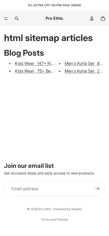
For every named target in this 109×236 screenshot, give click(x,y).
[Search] (16, 18)
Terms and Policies (54, 219)
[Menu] (6, 18)
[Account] (91, 18)
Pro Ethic (45, 209)
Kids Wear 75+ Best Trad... (40, 70)
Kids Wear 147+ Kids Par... (40, 63)
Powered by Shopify (67, 209)
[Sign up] (97, 188)
